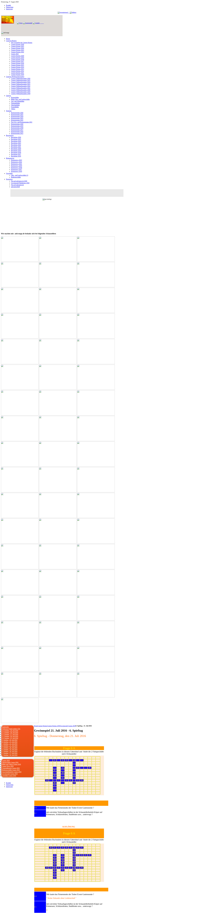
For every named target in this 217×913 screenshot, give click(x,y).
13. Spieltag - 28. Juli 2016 (10, 732)
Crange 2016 (6, 760)
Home (36, 726)
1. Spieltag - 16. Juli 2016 (9, 755)
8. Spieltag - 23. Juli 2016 (9, 742)
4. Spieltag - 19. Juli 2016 (9, 749)
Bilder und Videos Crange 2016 (11, 764)
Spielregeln (5, 727)
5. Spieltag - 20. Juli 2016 (9, 748)
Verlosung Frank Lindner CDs (11, 729)
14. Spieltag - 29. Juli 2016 (10, 731)
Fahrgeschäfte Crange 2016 (10, 762)
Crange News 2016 (8, 766)
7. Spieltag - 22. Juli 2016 (9, 744)
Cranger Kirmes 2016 (53, 726)
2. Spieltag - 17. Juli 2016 (9, 753)
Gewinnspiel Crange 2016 (68, 726)
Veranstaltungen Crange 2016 (11, 768)
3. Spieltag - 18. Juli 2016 (9, 751)
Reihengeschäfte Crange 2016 (11, 770)
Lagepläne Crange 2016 (9, 776)
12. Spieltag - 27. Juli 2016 (10, 734)
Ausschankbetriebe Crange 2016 (11, 772)
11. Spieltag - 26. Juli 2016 (10, 736)
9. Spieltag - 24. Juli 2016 (9, 740)
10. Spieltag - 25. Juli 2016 (10, 738)
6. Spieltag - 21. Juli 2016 (9, 746)
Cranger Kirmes (42, 726)
